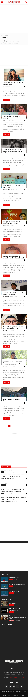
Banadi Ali (5, 402)
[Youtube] (21, 686)
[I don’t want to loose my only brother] (14, 111)
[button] (26, 2)
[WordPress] (17, 686)
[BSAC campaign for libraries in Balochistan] (14, 180)
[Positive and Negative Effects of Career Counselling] (14, 287)
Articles (2, 471)
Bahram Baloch (6, 86)
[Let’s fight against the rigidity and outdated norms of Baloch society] (14, 146)
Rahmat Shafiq (8, 471)
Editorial (8, 484)
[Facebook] (6, 686)
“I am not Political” (6, 470)
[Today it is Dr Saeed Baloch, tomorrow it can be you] (14, 216)
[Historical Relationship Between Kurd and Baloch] (4, 603)
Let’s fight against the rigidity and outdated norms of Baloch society (12, 151)
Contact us (14, 692)
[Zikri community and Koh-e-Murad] (14, 394)
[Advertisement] (14, 19)
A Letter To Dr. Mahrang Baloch (10, 476)
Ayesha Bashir (8, 501)
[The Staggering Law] (4, 593)
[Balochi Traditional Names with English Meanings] (4, 610)
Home (2, 35)
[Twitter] (14, 686)
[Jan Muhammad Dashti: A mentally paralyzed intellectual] (14, 251)
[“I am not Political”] (4, 579)
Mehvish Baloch (6, 189)
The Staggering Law (7, 483)
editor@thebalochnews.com (16, 677)
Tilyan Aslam (7, 493)
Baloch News (5, 330)
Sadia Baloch (6, 155)
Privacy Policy (9, 691)
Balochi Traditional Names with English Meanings (17, 609)
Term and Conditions (17, 691)
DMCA (24, 691)
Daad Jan (5, 120)
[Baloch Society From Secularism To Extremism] (14, 76)
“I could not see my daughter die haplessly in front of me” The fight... (13, 498)
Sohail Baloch (8, 478)
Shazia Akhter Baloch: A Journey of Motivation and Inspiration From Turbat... (18, 617)
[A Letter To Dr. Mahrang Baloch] (4, 586)
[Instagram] (10, 686)
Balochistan (3, 484)
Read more (6, 100)
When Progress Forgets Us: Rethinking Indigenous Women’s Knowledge (12, 490)
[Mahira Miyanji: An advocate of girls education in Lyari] (14, 321)
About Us (3, 691)
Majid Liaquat (6, 296)
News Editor (5, 260)
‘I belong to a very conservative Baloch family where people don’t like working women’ (14, 363)
